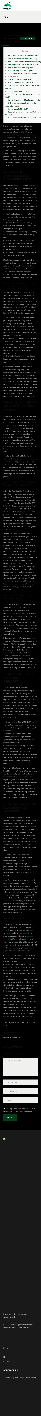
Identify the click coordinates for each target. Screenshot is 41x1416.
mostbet (6, 1037)
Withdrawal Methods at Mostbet (20, 91)
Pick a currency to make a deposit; (21, 71)
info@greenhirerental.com (16, 1390)
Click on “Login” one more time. (19, 79)
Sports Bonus (13, 76)
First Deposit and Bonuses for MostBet (22, 74)
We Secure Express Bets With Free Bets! (23, 56)
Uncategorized (27, 38)
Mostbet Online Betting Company (20, 82)
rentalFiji (23, 1023)
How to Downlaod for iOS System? (21, 68)
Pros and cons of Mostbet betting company (24, 62)
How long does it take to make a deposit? (23, 65)
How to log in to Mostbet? (18, 109)
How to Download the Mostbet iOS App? (23, 59)
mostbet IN (16, 1037)
